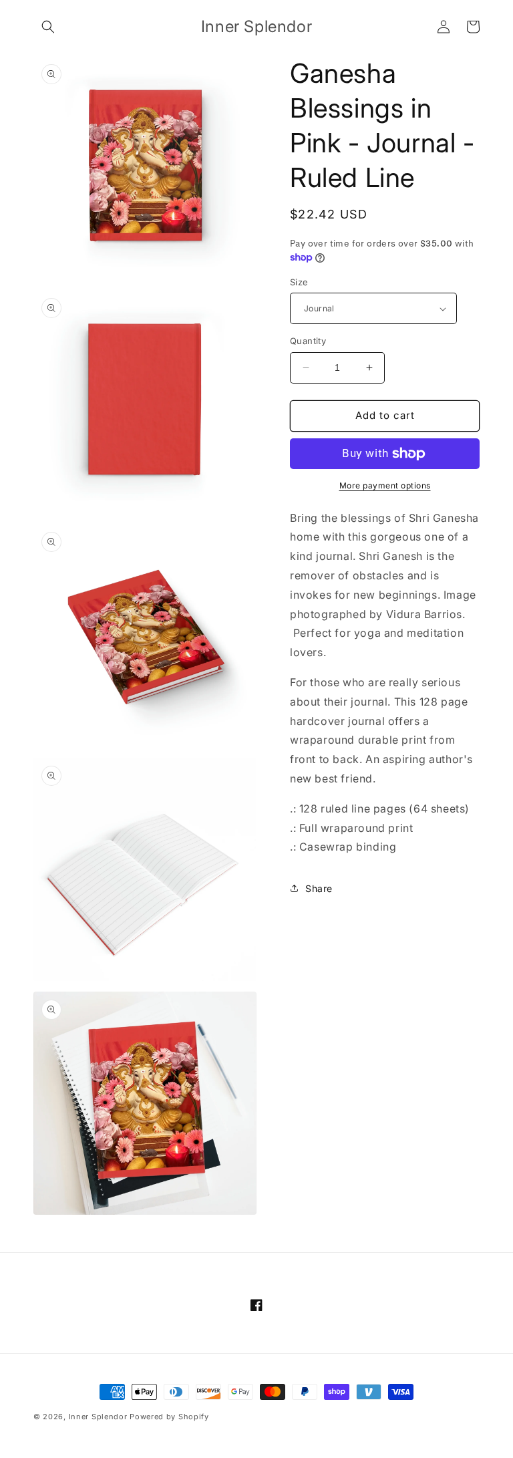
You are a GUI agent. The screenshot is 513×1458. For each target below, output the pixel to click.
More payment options (385, 485)
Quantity (308, 340)
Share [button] (319, 888)
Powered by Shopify (169, 1416)
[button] (48, 26)
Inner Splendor (98, 1416)
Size (299, 282)
